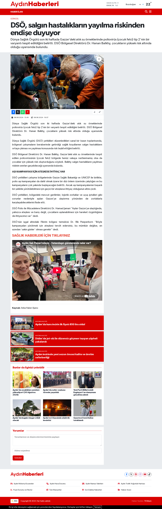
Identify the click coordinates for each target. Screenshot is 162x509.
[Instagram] (140, 474)
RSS (15, 501)
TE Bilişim (147, 501)
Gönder (18, 458)
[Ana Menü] (150, 12)
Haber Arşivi (126, 490)
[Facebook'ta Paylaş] (13, 112)
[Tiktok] (149, 474)
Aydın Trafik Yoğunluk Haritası (133, 484)
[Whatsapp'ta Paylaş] (23, 112)
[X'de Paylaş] (18, 112)
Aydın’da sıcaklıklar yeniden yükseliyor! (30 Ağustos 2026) (26, 392)
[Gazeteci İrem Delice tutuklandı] (87, 408)
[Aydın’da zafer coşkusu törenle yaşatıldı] (57, 380)
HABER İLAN (17, 12)
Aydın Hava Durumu (58, 484)
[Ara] (146, 12)
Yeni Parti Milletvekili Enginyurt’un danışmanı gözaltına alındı (84, 392)
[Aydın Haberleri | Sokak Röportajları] (35, 4)
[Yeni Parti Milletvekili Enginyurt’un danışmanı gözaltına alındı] (87, 380)
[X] (131, 474)
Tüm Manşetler (55, 490)
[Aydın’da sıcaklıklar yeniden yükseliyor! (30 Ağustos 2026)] (27, 380)
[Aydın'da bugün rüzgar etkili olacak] (27, 408)
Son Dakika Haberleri (93, 490)
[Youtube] (145, 474)
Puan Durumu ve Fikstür (22, 490)
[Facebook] (127, 474)
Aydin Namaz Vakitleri (94, 484)
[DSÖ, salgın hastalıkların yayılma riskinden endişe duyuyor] (57, 81)
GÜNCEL (15, 19)
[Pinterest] (136, 474)
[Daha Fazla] (27, 112)
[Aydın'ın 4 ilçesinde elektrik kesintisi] (57, 408)
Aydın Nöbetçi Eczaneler (24, 484)
